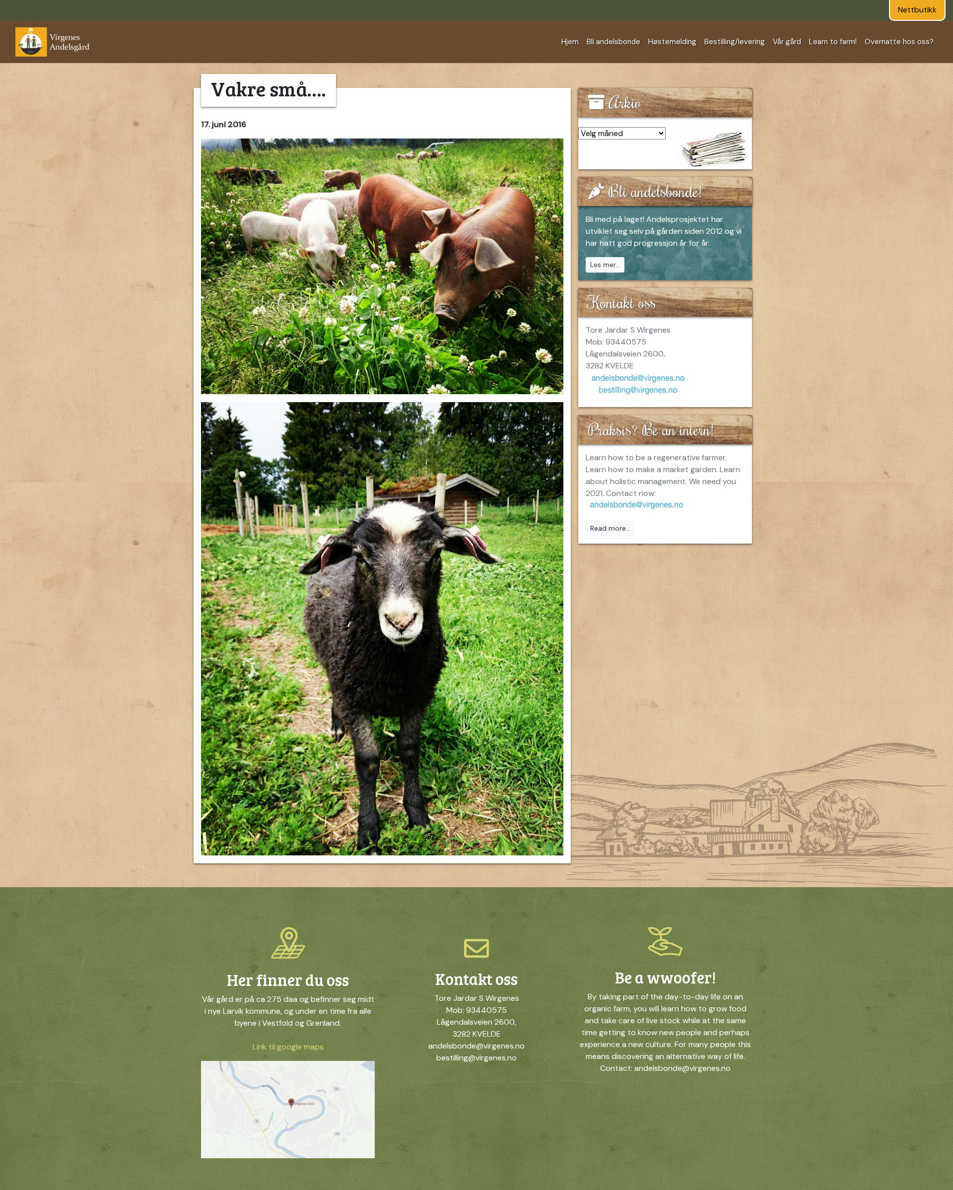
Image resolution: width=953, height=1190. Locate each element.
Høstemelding (672, 42)
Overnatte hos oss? (899, 42)
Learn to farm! (833, 42)
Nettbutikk (917, 9)
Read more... (610, 528)
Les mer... (605, 264)
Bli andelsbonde (613, 42)
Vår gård (787, 42)
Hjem (570, 42)
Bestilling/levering (734, 42)
